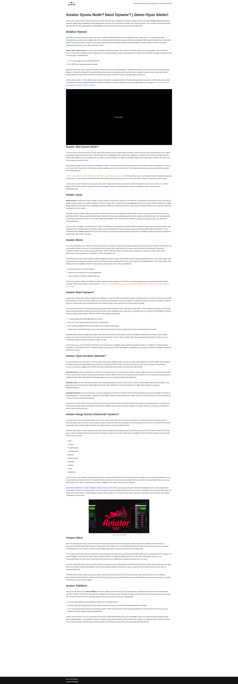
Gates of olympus (113, 577)
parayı (169, 564)
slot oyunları (92, 574)
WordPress (74, 679)
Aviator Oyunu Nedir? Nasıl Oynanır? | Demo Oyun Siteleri (153, 3)
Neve (68, 679)
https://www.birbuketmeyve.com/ (76, 45)
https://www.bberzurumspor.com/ (149, 218)
